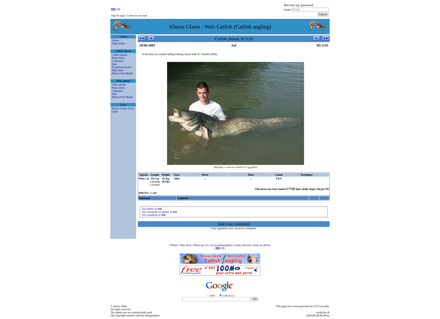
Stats (114, 64)
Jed (233, 45)
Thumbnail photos (121, 67)
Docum (247, 245)
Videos (115, 40)
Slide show (118, 70)
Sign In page (118, 15)
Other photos (119, 84)
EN (113, 9)
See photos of (152, 208)
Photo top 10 (201, 245)
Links (115, 111)
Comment (117, 90)
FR (118, 9)
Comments (117, 61)
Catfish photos (119, 54)
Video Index (118, 43)
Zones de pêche (261, 245)
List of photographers (221, 245)
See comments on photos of (159, 211)
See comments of (153, 214)
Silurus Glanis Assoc (123, 108)
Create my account (137, 15)
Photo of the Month (122, 73)
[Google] (220, 292)
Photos (174, 245)
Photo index (118, 57)
